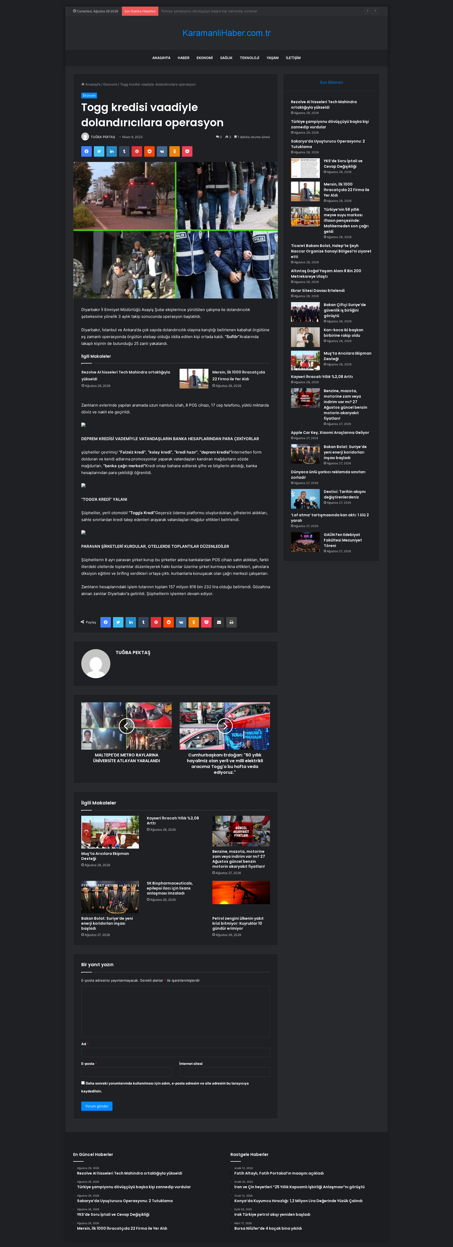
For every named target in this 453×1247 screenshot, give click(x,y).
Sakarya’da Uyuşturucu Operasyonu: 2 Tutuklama (201, 11)
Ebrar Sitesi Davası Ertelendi (318, 290)
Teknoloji (249, 58)
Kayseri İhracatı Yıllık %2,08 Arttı (173, 820)
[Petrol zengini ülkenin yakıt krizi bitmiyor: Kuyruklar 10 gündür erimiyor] (241, 897)
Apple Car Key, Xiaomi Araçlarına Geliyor (330, 432)
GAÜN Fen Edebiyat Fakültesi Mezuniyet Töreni (343, 540)
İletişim (293, 58)
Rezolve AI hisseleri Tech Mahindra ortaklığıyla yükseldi (324, 104)
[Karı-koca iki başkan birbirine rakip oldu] (305, 337)
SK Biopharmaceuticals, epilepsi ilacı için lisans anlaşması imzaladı (170, 888)
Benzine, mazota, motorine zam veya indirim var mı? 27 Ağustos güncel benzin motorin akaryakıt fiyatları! (238, 859)
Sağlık (226, 58)
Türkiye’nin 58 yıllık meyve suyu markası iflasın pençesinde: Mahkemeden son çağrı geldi (346, 220)
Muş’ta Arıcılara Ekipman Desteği (105, 856)
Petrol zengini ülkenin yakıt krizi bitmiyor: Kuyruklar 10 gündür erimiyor (238, 923)
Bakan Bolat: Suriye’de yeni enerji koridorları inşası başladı (107, 923)
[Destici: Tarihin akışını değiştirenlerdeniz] (305, 499)
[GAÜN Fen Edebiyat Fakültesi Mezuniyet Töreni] (305, 542)
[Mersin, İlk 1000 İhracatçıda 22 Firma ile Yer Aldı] (194, 378)
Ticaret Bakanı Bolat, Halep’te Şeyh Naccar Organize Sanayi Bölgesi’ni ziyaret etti (331, 251)
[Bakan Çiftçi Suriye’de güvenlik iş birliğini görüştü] (305, 312)
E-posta (89, 1063)
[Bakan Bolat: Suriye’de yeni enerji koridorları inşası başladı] (110, 897)
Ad (85, 1044)
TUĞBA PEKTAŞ (103, 137)
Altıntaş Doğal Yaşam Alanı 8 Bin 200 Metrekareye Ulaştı (326, 273)
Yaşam (273, 58)
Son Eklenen (331, 82)
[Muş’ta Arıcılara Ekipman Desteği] (110, 832)
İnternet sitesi (191, 1063)
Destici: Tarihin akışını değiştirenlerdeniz (345, 494)
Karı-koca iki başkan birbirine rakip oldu (343, 332)
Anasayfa (161, 58)
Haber (183, 58)
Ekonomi (205, 58)
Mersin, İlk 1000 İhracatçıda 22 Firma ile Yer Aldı (346, 190)
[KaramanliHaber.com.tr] (226, 33)
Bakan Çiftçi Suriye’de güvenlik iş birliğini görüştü (345, 310)
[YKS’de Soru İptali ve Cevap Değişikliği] (305, 168)
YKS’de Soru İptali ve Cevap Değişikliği (343, 163)
